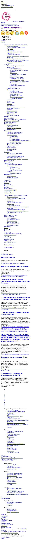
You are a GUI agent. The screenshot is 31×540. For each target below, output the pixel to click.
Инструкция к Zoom (9, 185)
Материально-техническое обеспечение (17, 60)
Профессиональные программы (15, 156)
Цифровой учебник (15, 142)
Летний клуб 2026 (9, 118)
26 (4, 396)
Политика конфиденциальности (9, 533)
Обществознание (11, 149)
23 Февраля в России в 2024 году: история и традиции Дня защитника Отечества (15, 298)
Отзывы (3, 42)
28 (4, 399)
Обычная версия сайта (7, 7)
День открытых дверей (10, 190)
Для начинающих (11, 154)
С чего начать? (14, 137)
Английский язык (12, 135)
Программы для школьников (14, 132)
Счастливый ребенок (12, 125)
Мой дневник (14, 167)
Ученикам (9, 166)
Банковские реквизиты (13, 108)
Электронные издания (13, 178)
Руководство (10, 53)
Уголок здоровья (11, 129)
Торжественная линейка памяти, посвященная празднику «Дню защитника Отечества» (15, 281)
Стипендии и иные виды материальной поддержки (17, 79)
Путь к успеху (14, 136)
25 (4, 395)
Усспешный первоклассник (14, 133)
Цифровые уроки (8, 188)
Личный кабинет (5, 537)
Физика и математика (13, 145)
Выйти (2, 538)
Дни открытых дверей (13, 115)
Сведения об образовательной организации (15, 44)
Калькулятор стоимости (16, 97)
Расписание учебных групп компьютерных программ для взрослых (17, 158)
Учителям (9, 171)
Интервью (6, 183)
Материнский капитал (16, 95)
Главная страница (8, 244)
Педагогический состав (13, 54)
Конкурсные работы (12, 177)
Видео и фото (10, 102)
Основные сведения (12, 46)
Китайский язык (11, 147)
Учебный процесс (9, 163)
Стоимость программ (16, 98)
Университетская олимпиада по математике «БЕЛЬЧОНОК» (11, 374)
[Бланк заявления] (11, 29)
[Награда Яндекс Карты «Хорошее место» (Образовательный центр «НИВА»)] (26, 35)
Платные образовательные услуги (16, 58)
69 (4, 403)
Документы (10, 49)
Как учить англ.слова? (16, 170)
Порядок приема (14, 91)
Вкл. (9, 5)
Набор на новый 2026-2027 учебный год (15, 119)
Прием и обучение (12, 90)
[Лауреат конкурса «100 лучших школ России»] (3, 35)
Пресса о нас (10, 99)
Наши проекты (8, 174)
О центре (6, 64)
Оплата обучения (8, 161)
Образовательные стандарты (14, 51)
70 (4, 404)
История (9, 150)
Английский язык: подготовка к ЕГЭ (20, 140)
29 (4, 400)
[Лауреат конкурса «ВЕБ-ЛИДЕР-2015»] (7, 35)
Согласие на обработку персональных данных (13, 531)
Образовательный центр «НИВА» (13, 23)
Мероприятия (10, 105)
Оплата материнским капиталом (16, 106)
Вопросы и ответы (12, 112)
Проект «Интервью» (8, 257)
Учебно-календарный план (14, 164)
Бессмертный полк (12, 111)
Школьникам (7, 130)
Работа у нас (10, 114)
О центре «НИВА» (9, 247)
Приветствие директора (13, 88)
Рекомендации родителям (14, 128)
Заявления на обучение (16, 92)
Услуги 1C (6, 180)
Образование (10, 50)
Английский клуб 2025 (10, 122)
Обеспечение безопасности (14, 61)
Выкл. (12, 5)
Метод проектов (11, 176)
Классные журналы (15, 173)
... (4, 393)
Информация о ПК (15, 169)
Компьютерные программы (14, 143)
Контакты (3, 40)
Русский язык (10, 146)
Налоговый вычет (15, 94)
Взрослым (6, 152)
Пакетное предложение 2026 (11, 121)
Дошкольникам (8, 123)
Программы (10, 126)
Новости (9, 104)
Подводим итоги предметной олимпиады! (15, 266)
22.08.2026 (23, 528)
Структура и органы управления (16, 47)
